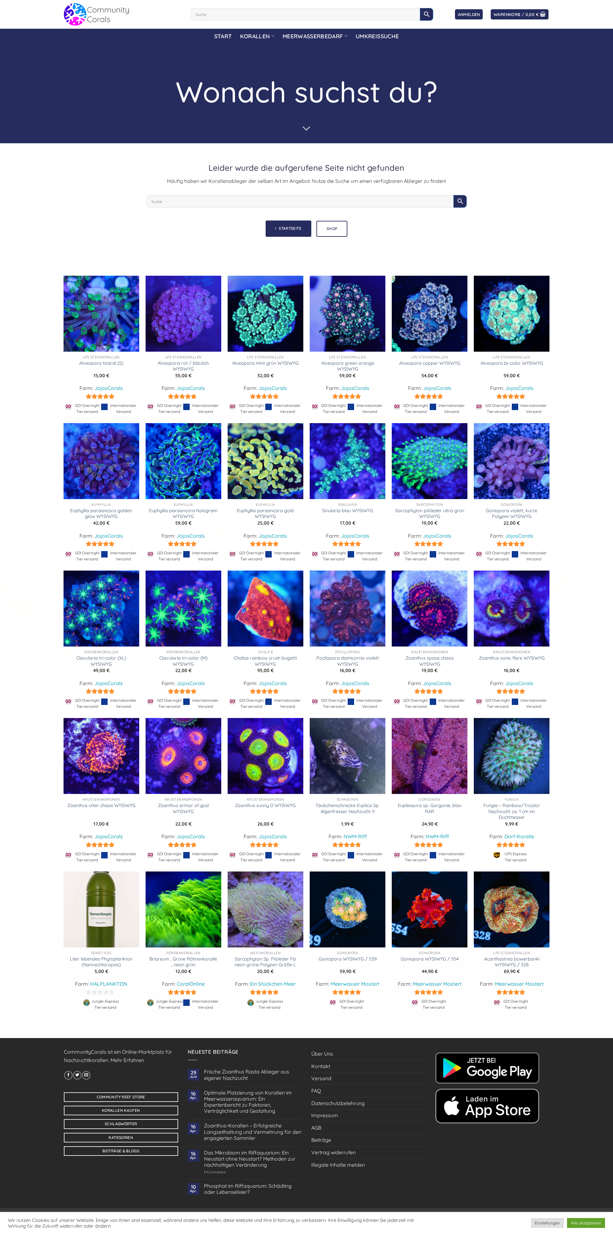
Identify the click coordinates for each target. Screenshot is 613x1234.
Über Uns (322, 1054)
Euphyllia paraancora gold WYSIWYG (265, 514)
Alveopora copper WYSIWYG (429, 363)
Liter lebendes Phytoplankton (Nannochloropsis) (101, 962)
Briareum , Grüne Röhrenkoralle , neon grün (183, 962)
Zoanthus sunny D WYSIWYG (265, 805)
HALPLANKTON (108, 984)
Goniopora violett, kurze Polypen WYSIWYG (511, 514)
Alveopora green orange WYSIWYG (347, 366)
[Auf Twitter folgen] (77, 1075)
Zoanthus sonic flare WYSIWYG (512, 658)
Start (223, 36)
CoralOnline (191, 984)
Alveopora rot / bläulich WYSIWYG (183, 366)
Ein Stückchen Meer (273, 984)
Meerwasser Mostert (355, 984)
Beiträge (321, 1140)
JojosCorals (109, 388)
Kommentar (215, 1172)
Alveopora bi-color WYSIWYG (512, 363)
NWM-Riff (355, 836)
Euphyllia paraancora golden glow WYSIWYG (101, 514)
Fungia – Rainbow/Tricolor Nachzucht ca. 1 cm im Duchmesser (511, 811)
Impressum (324, 1115)
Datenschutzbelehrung (338, 1103)
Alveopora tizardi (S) (101, 363)
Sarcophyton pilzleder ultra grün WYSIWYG (429, 514)
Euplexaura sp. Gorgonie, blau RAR (430, 808)
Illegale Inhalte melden (338, 1165)
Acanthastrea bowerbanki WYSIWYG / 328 (512, 962)
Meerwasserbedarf (313, 36)
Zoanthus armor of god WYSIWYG (183, 808)
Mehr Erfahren (127, 1060)
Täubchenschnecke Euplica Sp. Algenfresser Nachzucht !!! (347, 808)
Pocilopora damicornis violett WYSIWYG (347, 661)
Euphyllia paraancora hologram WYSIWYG (183, 514)
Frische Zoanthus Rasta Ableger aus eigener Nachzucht (246, 1075)
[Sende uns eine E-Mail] (86, 1075)
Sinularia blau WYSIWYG (347, 510)
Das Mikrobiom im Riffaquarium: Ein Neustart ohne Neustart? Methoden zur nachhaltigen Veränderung (249, 1159)
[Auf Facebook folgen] (68, 1075)
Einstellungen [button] (547, 1222)
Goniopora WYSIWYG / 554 (430, 959)
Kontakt (320, 1066)
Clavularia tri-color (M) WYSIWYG (183, 661)
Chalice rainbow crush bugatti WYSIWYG (265, 661)
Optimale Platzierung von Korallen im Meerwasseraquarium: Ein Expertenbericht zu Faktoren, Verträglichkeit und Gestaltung (248, 1102)
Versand (321, 1078)
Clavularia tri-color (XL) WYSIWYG (101, 661)
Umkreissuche (377, 36)
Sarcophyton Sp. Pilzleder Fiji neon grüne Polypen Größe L (265, 962)
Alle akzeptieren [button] (586, 1222)
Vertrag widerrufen (333, 1152)
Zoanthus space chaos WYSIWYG (429, 661)
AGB (316, 1128)
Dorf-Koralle (519, 836)
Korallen (255, 36)
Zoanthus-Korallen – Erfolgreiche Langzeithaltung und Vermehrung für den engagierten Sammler (252, 1132)
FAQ (316, 1091)
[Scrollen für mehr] (306, 128)
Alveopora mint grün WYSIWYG (265, 363)
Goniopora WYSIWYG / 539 (348, 959)
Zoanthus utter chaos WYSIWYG (101, 805)
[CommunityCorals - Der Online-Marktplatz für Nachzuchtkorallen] (122, 14)
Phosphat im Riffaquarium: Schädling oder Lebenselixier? (247, 1189)
